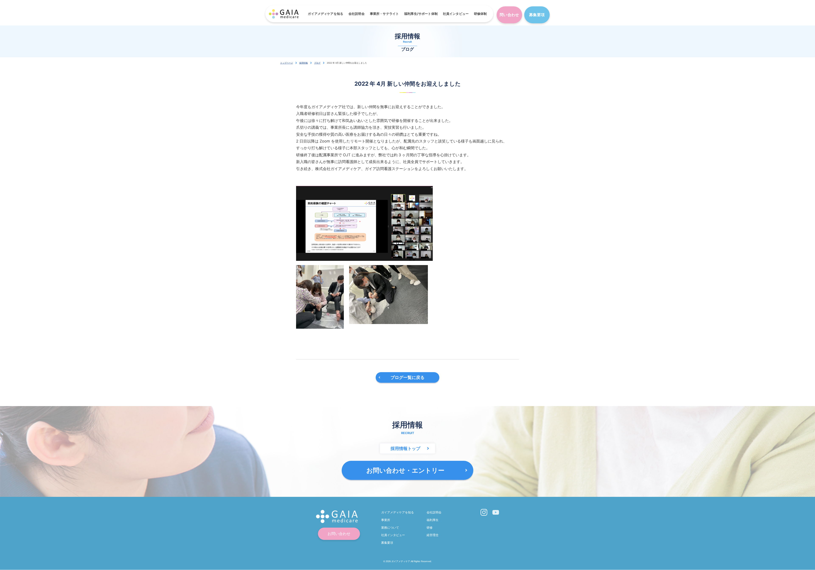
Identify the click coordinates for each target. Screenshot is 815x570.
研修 (430, 527)
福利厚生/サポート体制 (421, 14)
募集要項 (537, 15)
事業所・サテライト (384, 14)
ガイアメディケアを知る (325, 14)
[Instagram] (484, 512)
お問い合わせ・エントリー (405, 470)
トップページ (286, 62)
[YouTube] (495, 512)
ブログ (317, 62)
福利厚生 (432, 520)
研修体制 (480, 14)
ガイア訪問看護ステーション (284, 13)
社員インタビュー (456, 14)
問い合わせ (509, 15)
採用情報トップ (405, 448)
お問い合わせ (338, 534)
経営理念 (432, 535)
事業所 (385, 520)
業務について (390, 527)
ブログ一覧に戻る (407, 377)
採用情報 (303, 62)
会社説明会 (356, 14)
